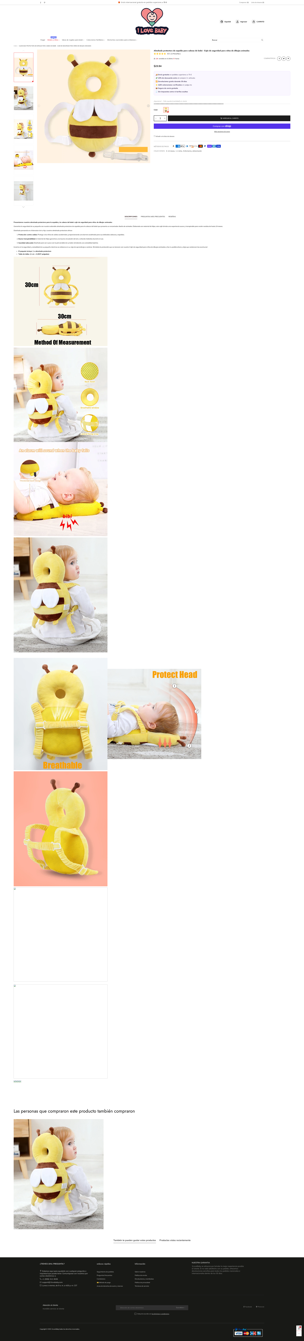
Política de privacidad (142, 1282)
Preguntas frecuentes (104, 1275)
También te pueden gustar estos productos (134, 1240)
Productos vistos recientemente (175, 1240)
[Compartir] (279, 59)
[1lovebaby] (152, 21)
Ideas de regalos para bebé (72, 40)
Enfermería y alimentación (192, 151)
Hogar (42, 40)
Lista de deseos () (257, 2)
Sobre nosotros (140, 1272)
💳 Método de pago (104, 1282)
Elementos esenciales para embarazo (121, 40)
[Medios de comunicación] (146, 159)
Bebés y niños (53, 40)
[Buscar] (262, 40)
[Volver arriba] (299, 1333)
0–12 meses (170, 151)
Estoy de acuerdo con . (153, 1314)
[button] (39, 106)
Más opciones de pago (222, 131)
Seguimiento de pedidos (105, 1272)
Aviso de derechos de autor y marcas (110, 1286)
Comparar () (244, 2)
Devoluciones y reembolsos (144, 1279)
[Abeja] (166, 109)
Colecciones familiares (95, 40)
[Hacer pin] (288, 59)
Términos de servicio (142, 1286)
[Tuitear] (284, 59)
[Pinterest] (45, 2)
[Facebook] (41, 2)
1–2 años (179, 151)
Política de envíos (141, 1275)
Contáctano (101, 1279)
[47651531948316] (93, 106)
